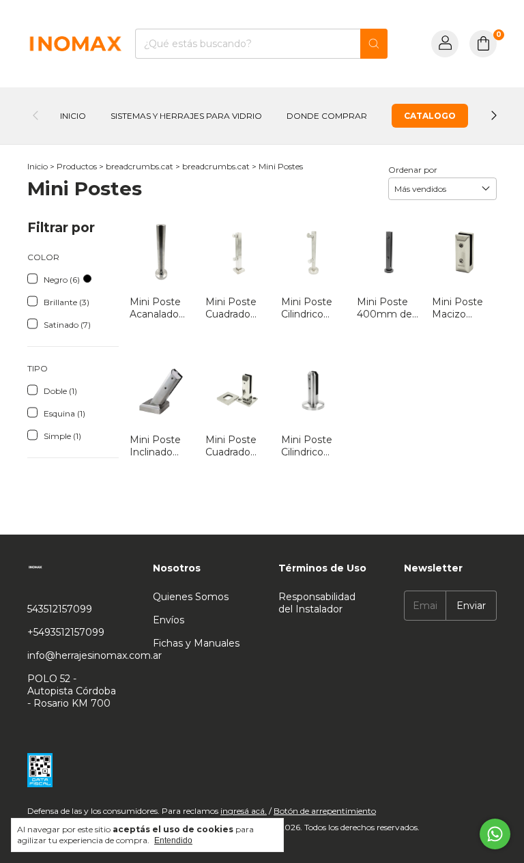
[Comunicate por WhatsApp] (495, 834)
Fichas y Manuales (196, 643)
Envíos (168, 620)
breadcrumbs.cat (139, 166)
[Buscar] (374, 44)
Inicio (73, 116)
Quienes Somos (191, 597)
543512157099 (59, 609)
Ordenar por (412, 170)
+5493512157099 (65, 632)
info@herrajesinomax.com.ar (94, 655)
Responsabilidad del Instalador (316, 603)
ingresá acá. (243, 811)
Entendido (173, 840)
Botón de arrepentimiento (325, 811)
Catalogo (430, 116)
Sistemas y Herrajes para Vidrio (186, 116)
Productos (77, 166)
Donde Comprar (327, 116)
